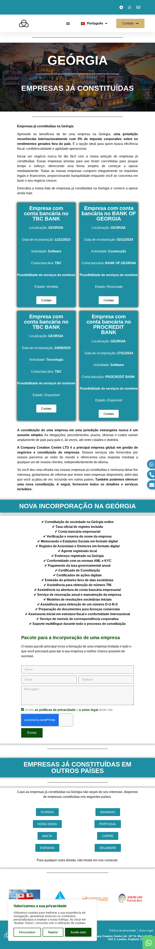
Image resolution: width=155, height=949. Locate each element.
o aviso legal (88, 710)
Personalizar (27, 932)
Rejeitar (53, 932)
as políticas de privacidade (55, 710)
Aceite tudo (78, 932)
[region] (52, 920)
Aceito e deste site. (69, 710)
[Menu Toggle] (68, 23)
